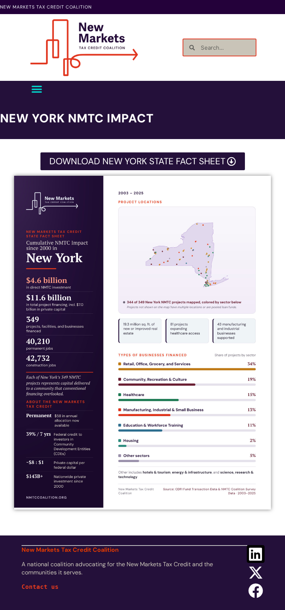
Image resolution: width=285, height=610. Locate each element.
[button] (37, 89)
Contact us (40, 586)
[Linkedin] (256, 554)
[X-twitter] (256, 572)
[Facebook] (256, 591)
